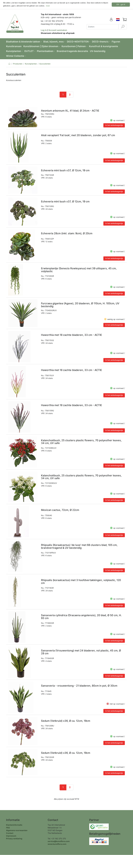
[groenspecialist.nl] (99, 826)
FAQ (8, 827)
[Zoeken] (122, 26)
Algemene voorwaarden (16, 830)
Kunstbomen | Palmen (74, 46)
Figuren (116, 41)
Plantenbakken (45, 51)
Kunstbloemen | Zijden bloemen (40, 46)
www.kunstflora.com (57, 844)
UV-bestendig (97, 51)
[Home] (9, 64)
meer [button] (48, 6)
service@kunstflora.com (59, 841)
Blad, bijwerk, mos (53, 41)
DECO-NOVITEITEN (78, 41)
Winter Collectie (15, 56)
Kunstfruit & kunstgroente (103, 46)
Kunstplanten (13, 51)
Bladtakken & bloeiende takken (23, 41)
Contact (9, 833)
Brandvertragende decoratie (72, 51)
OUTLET (29, 51)
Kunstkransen (14, 46)
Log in (44, 30)
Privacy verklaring (14, 838)
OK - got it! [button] (120, 4)
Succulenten (45, 64)
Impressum (11, 836)
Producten (17, 64)
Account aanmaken (57, 30)
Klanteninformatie (14, 825)
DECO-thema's (100, 41)
